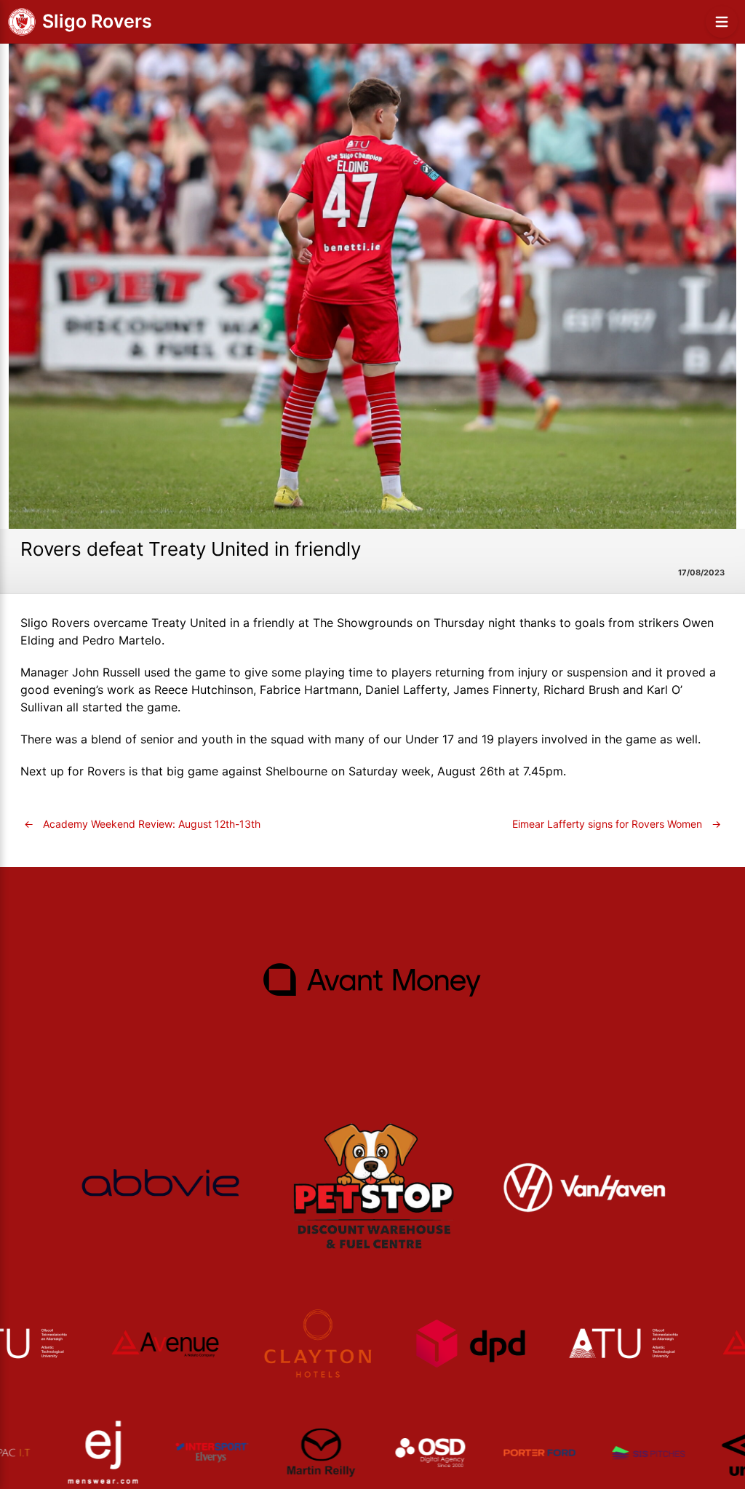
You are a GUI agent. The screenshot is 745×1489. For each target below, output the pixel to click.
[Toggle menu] (722, 22)
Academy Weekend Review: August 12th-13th (142, 824)
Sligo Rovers (97, 21)
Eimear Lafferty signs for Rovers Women (616, 824)
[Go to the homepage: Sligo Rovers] (21, 21)
